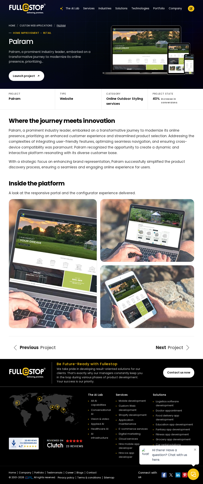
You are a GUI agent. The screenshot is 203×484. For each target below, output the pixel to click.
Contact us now (178, 372)
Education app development (174, 424)
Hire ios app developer (126, 455)
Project (38, 347)
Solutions (121, 8)
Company (175, 8)
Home (12, 25)
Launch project (24, 76)
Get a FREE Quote (191, 9)
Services (89, 8)
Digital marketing (130, 434)
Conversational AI (101, 412)
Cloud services (128, 439)
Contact (91, 472)
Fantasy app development (173, 429)
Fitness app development (172, 434)
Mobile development (132, 401)
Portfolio (159, 8)
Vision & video (100, 419)
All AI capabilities (98, 403)
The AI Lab (72, 8)
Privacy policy (66, 477)
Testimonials (54, 472)
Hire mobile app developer (129, 446)
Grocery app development (173, 439)
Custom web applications (36, 25)
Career (69, 472)
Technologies (140, 8)
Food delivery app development (167, 417)
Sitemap (109, 477)
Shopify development (133, 415)
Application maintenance (127, 422)
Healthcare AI (99, 429)
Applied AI (97, 424)
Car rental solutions (168, 444)
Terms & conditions (89, 477)
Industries (105, 8)
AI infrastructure (99, 436)
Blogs (80, 472)
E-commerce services (133, 429)
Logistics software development (167, 403)
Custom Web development (127, 408)
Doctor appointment (169, 410)
